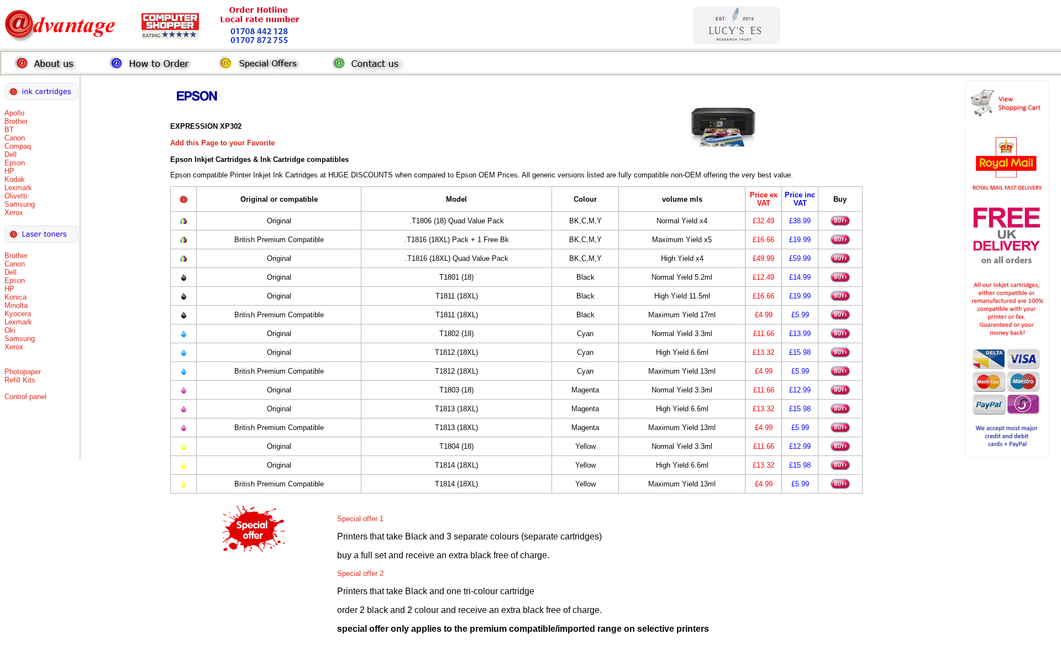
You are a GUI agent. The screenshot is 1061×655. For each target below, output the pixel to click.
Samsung (19, 204)
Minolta (16, 305)
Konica (15, 297)
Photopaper (22, 372)
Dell (10, 154)
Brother (16, 121)
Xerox (13, 212)
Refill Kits (19, 380)
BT (9, 129)
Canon (14, 138)
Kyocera (17, 314)
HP (9, 171)
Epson (14, 163)
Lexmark (18, 188)
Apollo (14, 113)
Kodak (14, 179)
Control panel (25, 396)
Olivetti (15, 196)
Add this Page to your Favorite (222, 143)
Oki (9, 330)
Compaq (17, 146)
